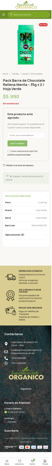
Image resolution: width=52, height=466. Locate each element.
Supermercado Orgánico (33, 438)
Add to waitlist (17, 143)
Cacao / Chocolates (32, 73)
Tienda (15, 73)
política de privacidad (19, 154)
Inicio (5, 73)
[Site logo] (26, 4)
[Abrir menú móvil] (3, 14)
